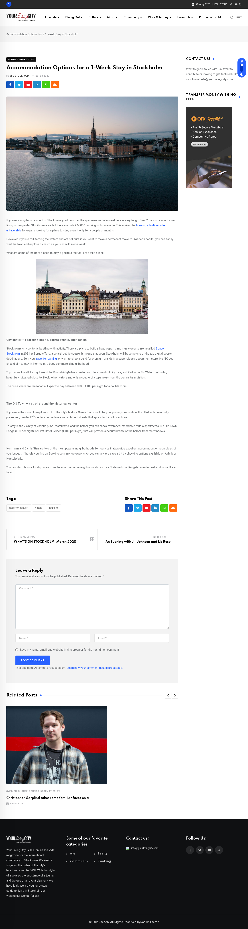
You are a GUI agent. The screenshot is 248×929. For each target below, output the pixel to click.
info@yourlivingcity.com (144, 848)
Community (131, 17)
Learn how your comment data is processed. (95, 667)
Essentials (183, 17)
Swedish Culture (17, 791)
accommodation (18, 507)
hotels (38, 507)
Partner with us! (210, 17)
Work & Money (158, 17)
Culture (93, 17)
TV (58, 791)
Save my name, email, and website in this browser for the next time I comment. (69, 649)
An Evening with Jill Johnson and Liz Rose (138, 541)
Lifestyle (50, 17)
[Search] (232, 17)
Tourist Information (42, 791)
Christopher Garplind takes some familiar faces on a (47, 798)
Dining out (72, 17)
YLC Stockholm (19, 76)
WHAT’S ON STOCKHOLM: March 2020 (45, 541)
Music (111, 17)
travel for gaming (46, 358)
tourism (53, 507)
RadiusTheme (149, 922)
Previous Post (27, 537)
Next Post (159, 537)
